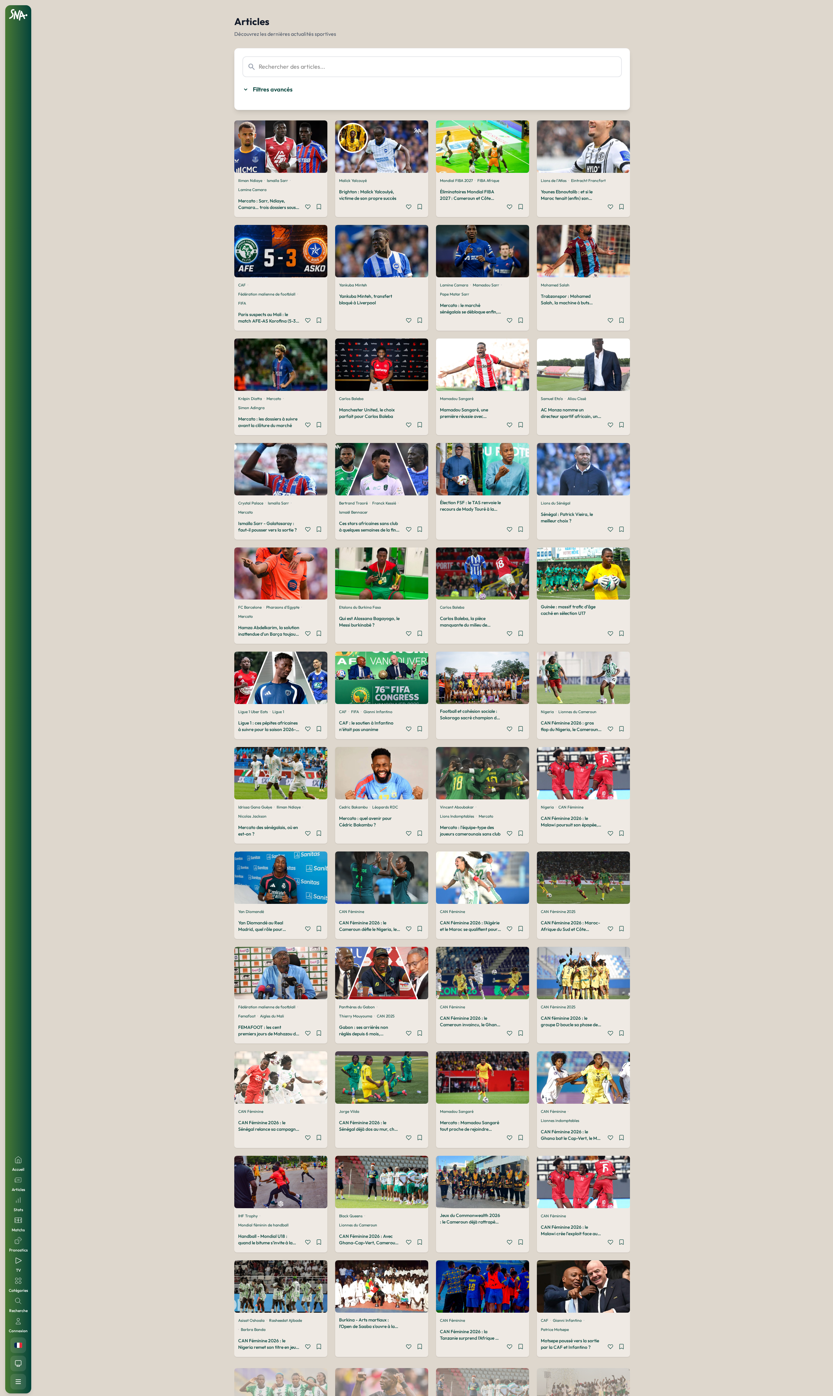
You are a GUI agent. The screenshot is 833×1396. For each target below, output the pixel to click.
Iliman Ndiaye (250, 180)
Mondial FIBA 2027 (456, 180)
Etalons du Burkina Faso (360, 607)
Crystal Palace (250, 503)
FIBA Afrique (488, 180)
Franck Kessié (384, 503)
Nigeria (547, 711)
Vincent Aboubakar (457, 807)
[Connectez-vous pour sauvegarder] (318, 207)
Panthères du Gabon (357, 1006)
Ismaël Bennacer (353, 512)
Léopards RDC (385, 807)
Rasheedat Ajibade (285, 1320)
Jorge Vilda (349, 1111)
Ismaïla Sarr (277, 180)
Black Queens (350, 1215)
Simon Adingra (251, 407)
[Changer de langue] (18, 1345)
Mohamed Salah (555, 285)
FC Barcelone (250, 607)
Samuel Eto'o (552, 398)
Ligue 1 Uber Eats (253, 711)
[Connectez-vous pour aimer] (307, 207)
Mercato (273, 398)
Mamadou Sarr (486, 285)
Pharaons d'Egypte (282, 607)
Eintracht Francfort (588, 180)
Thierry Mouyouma (355, 1016)
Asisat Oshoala (251, 1320)
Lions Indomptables (457, 816)
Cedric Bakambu (353, 807)
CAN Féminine (570, 807)
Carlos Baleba (351, 398)
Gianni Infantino (377, 711)
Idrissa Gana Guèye (255, 807)
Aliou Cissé (576, 398)
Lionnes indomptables (560, 1120)
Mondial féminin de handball (263, 1225)
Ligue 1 (278, 711)
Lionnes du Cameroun (577, 711)
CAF (242, 285)
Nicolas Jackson (252, 816)
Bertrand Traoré (353, 503)
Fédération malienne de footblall (266, 294)
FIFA (242, 303)
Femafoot (246, 1016)
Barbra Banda (253, 1329)
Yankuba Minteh (353, 285)
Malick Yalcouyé (353, 180)
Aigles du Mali (272, 1016)
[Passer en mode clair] (18, 1363)
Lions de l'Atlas (554, 180)
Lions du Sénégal (555, 503)
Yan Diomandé (251, 911)
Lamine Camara (252, 189)
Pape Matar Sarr (454, 294)
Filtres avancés (273, 89)
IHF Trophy (248, 1215)
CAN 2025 (385, 1016)
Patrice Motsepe (555, 1329)
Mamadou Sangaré (456, 398)
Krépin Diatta (250, 398)
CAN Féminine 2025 (558, 911)
